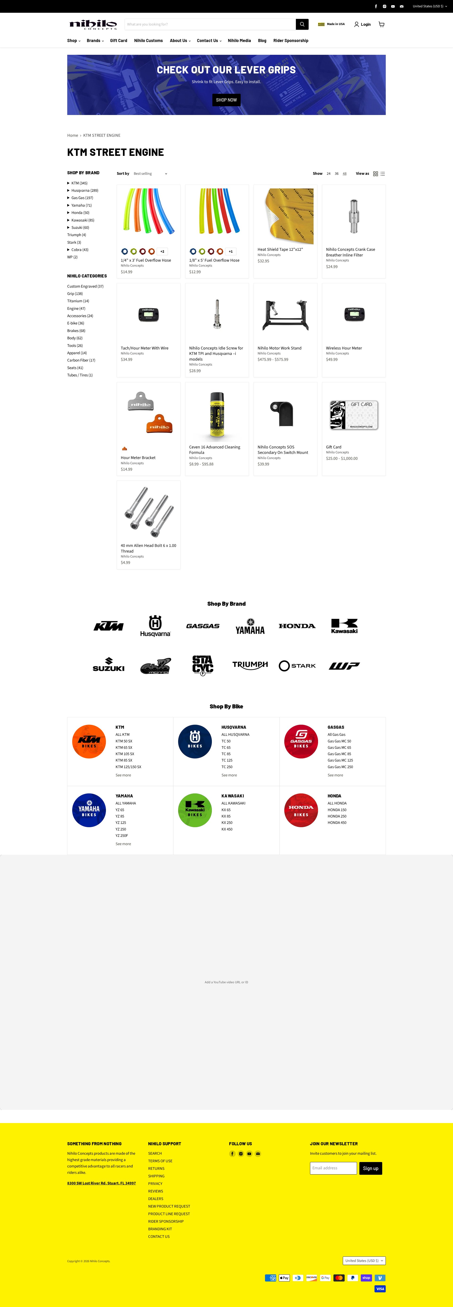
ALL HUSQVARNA (235, 734)
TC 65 (226, 747)
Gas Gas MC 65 (339, 747)
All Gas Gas (336, 734)
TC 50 (226, 741)
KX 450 (227, 829)
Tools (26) (75, 346)
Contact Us (208, 40)
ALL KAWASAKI (233, 803)
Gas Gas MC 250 (340, 767)
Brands (94, 40)
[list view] (382, 173)
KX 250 (227, 823)
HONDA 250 (337, 816)
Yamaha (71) (81, 205)
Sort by (123, 173)
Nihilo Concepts (132, 265)
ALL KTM (123, 734)
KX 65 (226, 810)
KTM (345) (79, 183)
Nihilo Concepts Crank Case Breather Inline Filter (350, 252)
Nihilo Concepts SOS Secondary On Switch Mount (283, 450)
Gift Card (118, 40)
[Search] (302, 24)
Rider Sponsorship (290, 40)
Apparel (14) (77, 353)
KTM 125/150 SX (128, 767)
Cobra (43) (79, 250)
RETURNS (156, 1168)
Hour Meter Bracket (138, 458)
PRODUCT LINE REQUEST (169, 1214)
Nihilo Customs (148, 40)
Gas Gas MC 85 (339, 754)
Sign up (370, 1168)
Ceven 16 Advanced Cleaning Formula (214, 450)
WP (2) (72, 257)
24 (329, 173)
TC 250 (227, 767)
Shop (72, 40)
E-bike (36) (75, 323)
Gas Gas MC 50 (339, 741)
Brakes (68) (76, 331)
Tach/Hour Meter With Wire (144, 348)
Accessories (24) (80, 316)
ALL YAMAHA (126, 803)
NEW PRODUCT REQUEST (169, 1206)
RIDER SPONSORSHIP (166, 1221)
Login (366, 24)
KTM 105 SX (125, 754)
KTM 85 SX (124, 760)
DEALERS (155, 1199)
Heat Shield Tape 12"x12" (280, 249)
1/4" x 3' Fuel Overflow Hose (146, 260)
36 (337, 173)
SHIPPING (156, 1176)
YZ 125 (121, 823)
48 (345, 173)
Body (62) (75, 338)
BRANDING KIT (160, 1229)
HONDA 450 (337, 823)
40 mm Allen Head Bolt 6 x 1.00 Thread (148, 548)
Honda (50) (80, 213)
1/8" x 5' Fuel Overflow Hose (214, 260)
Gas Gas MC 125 (340, 760)
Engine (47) (76, 308)
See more (123, 775)
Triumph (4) (76, 235)
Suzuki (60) (80, 227)
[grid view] (375, 173)
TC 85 (226, 754)
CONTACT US (159, 1236)
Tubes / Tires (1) (80, 375)
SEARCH (155, 1153)
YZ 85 (120, 816)
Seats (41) (75, 368)
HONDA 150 (337, 810)
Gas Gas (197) (82, 198)
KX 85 (226, 816)
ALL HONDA (337, 803)
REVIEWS (155, 1191)
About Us (179, 40)
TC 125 (227, 760)
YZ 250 (121, 829)
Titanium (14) (78, 301)
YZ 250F (122, 836)
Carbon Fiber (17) (81, 360)
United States (428, 6)
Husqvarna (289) (84, 190)
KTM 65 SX (124, 747)
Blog (262, 40)
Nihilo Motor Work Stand (280, 348)
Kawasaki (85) (82, 220)
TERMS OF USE (160, 1161)
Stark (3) (74, 242)
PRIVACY (155, 1184)
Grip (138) (75, 294)
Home (72, 135)
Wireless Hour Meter (344, 348)
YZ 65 (120, 810)
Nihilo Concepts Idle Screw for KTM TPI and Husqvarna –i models (216, 353)
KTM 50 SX (124, 741)
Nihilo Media (239, 40)
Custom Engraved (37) (85, 286)
